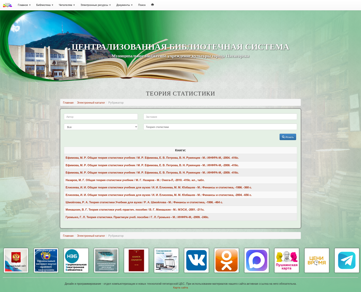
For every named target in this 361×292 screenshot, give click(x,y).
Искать (289, 137)
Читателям (66, 5)
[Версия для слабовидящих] (152, 4)
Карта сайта (180, 287)
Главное (23, 5)
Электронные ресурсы (94, 5)
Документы (123, 5)
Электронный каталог (91, 102)
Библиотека (43, 5)
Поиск (142, 5)
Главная (68, 102)
